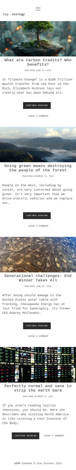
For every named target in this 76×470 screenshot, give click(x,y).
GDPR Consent (23, 463)
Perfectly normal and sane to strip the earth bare (38, 365)
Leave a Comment (38, 116)
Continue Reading (37, 106)
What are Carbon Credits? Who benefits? (38, 39)
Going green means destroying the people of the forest (38, 144)
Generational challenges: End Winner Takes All (38, 254)
